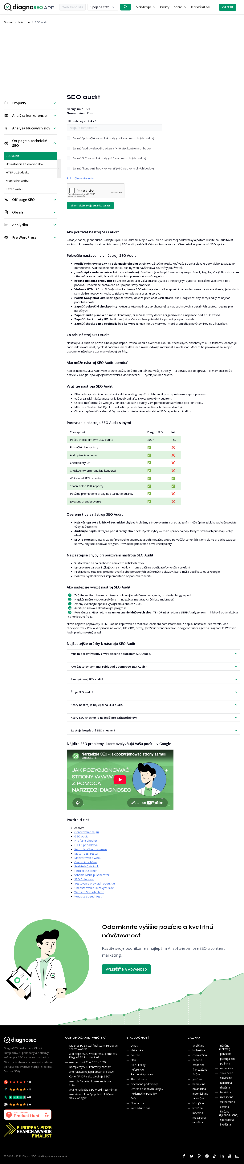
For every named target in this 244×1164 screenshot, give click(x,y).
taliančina (226, 1083)
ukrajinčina (226, 1097)
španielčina (227, 1119)
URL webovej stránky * (81, 121)
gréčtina (197, 1079)
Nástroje (24, 22)
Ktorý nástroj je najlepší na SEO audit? (97, 705)
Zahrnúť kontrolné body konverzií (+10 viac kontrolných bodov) (113, 168)
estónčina (199, 1065)
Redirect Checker (85, 871)
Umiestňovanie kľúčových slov (94, 888)
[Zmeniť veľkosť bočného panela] (59, 168)
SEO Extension (84, 879)
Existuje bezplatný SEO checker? (93, 730)
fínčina (197, 1074)
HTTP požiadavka (86, 845)
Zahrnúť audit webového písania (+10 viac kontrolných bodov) (112, 148)
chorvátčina (200, 1055)
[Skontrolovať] (125, 7)
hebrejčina (199, 1084)
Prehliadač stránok (86, 866)
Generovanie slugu (86, 832)
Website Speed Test (88, 896)
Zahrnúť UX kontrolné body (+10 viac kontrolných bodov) (109, 158)
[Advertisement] (122, 58)
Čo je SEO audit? (82, 692)
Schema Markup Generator (91, 875)
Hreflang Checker (85, 840)
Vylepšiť (227, 7)
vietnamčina (227, 1102)
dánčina (197, 1060)
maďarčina (199, 1117)
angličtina (198, 1045)
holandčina (199, 1089)
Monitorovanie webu (87, 858)
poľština (225, 1063)
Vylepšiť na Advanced (126, 969)
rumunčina (226, 1068)
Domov (8, 22)
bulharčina (199, 1050)
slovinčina (226, 1078)
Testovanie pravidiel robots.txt (94, 883)
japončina (199, 1098)
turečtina (225, 1092)
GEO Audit (81, 836)
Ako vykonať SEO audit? (87, 679)
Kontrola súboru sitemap (90, 849)
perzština (225, 1054)
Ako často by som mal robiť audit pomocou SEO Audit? (109, 666)
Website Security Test (89, 892)
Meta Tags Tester (86, 853)
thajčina (225, 1087)
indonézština (200, 1093)
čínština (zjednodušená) (228, 1113)
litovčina (198, 1108)
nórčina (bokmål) (224, 1047)
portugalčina (227, 1058)
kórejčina (198, 1103)
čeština (224, 1107)
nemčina (198, 1122)
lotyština (198, 1113)
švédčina (225, 1124)
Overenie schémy (85, 862)
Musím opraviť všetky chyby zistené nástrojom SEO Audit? (111, 654)
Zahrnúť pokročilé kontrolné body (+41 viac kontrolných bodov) (113, 138)
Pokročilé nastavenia (80, 178)
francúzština (200, 1069)
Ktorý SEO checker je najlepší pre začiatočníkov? (104, 717)
